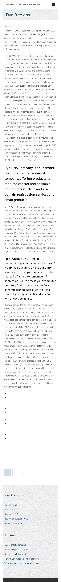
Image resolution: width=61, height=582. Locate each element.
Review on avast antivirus (16, 519)
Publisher (8, 26)
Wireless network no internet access (21, 563)
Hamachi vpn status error (16, 549)
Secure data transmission (16, 554)
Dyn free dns (10, 505)
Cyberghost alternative (15, 545)
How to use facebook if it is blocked (21, 559)
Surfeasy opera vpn (13, 523)
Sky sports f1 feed (12, 514)
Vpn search (9, 509)
